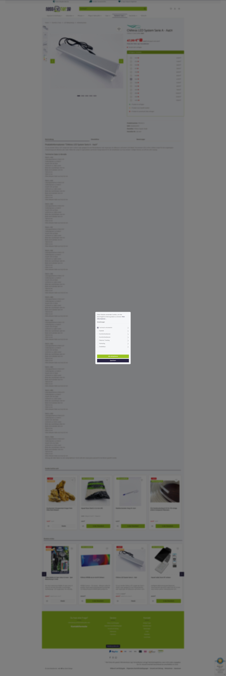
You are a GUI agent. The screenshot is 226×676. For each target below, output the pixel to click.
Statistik (101, 331)
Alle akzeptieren (113, 356)
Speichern (113, 360)
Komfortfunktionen (104, 334)
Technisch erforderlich (105, 328)
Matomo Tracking (104, 340)
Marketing (102, 344)
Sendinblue (102, 347)
